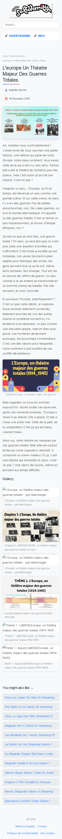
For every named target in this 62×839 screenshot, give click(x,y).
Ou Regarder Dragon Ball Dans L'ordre (29, 754)
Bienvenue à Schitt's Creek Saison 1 (27, 801)
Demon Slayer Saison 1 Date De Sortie (29, 772)
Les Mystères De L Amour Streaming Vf (30, 735)
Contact (42, 826)
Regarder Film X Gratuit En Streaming (28, 725)
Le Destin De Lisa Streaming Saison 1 (28, 744)
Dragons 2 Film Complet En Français (27, 782)
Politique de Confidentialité (22, 833)
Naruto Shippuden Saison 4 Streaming (29, 791)
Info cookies (48, 833)
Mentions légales (25, 826)
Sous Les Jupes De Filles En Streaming (29, 697)
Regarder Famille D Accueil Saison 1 (27, 763)
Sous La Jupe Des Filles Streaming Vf (29, 716)
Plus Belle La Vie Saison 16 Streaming (28, 707)
